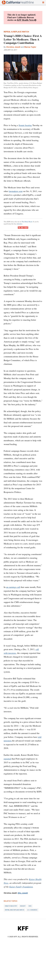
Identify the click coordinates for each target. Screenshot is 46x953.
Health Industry (11, 906)
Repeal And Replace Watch (14, 910)
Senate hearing (25, 125)
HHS (30, 906)
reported (7, 758)
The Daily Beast (27, 221)
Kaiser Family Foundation (21, 886)
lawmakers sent (15, 191)
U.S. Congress (32, 910)
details (19, 224)
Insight (23, 906)
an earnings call (13, 587)
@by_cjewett (23, 893)
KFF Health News (25, 19)
